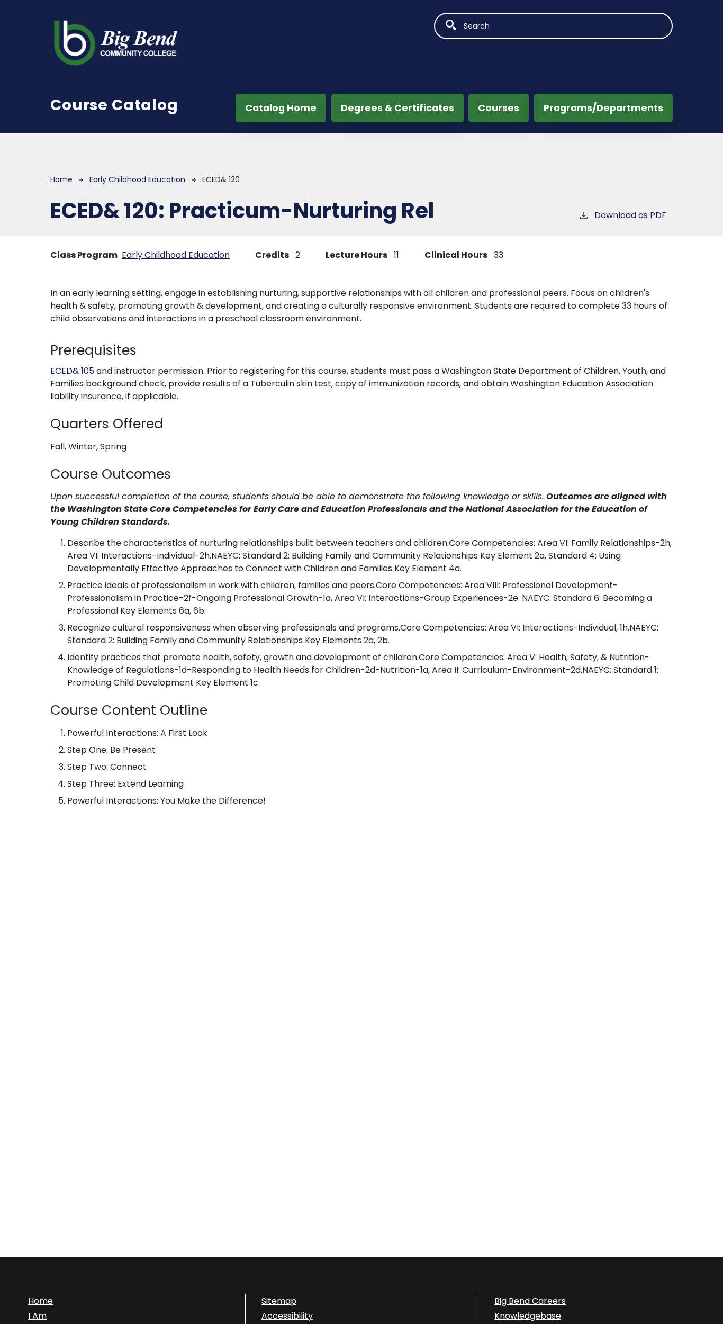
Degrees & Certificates (397, 108)
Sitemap (278, 1301)
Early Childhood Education (137, 179)
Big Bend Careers (530, 1301)
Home (61, 179)
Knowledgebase (527, 1316)
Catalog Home (281, 108)
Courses (498, 108)
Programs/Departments (603, 108)
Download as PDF (630, 215)
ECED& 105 (72, 371)
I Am (37, 1316)
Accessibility (287, 1316)
